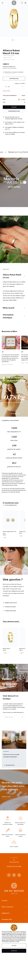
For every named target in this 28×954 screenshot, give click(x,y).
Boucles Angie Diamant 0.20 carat (9, 532)
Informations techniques (8, 316)
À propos (4, 900)
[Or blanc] (3, 537)
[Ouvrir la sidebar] (2, 3)
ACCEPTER (14, 951)
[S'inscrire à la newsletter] (25, 797)
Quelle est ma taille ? (20, 83)
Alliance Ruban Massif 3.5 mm (12, 276)
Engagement (5, 913)
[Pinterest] (14, 875)
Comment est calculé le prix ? (9, 66)
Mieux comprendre (7, 907)
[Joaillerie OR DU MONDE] (14, 888)
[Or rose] (6, 652)
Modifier (23, 95)
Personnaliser (14, 78)
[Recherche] (22, 3)
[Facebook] (9, 875)
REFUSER (14, 945)
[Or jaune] (5, 537)
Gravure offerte (6, 90)
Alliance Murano (6, 648)
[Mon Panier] (25, 3)
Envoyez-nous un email (14, 866)
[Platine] (8, 652)
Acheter (14, 107)
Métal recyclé (8, 308)
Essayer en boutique (14, 111)
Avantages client (7, 919)
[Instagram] (19, 875)
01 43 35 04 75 (14, 860)
